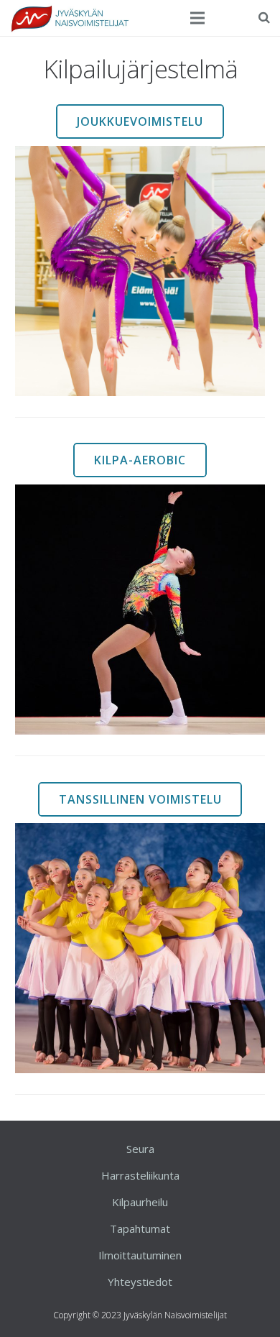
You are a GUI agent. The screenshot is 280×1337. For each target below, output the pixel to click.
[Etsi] (264, 18)
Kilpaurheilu (140, 1202)
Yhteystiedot (140, 1281)
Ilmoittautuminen (140, 1255)
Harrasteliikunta (140, 1175)
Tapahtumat (140, 1228)
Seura (140, 1148)
